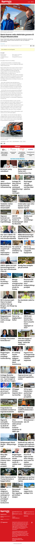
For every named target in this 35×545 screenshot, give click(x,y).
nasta (24, 141)
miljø (8, 141)
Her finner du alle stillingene (17, 158)
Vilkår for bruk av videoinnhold (17, 538)
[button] (1, 146)
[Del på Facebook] (30, 46)
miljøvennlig (3, 141)
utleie (21, 141)
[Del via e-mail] (33, 46)
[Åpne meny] (32, 2)
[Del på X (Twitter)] (32, 46)
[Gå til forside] (7, 1)
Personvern (14, 540)
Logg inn (29, 1)
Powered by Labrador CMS (17, 543)
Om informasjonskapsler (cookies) (17, 539)
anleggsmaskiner (16, 141)
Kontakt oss (26, 515)
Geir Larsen (32, 513)
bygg (11, 141)
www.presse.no (14, 529)
